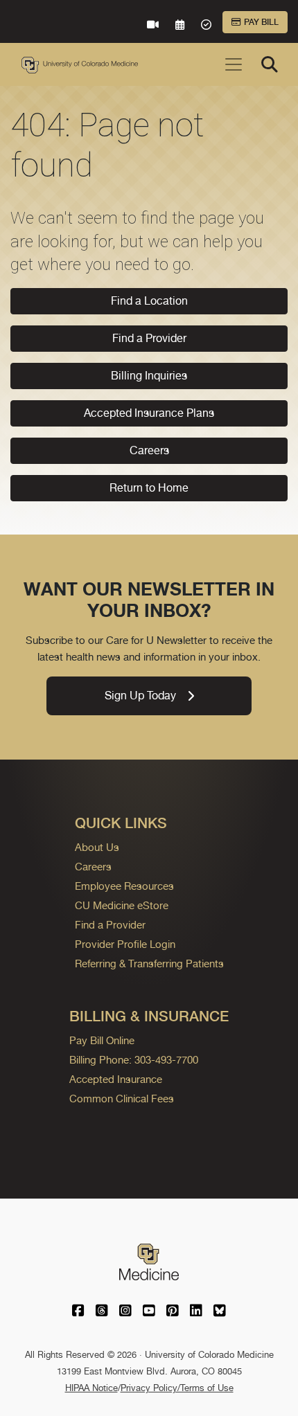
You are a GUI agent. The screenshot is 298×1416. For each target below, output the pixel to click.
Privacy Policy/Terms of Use (177, 1388)
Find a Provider (149, 338)
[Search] (269, 64)
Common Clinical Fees (121, 1098)
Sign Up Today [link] (140, 695)
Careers (149, 450)
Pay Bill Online (101, 1040)
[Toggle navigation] (233, 64)
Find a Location (149, 300)
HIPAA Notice (91, 1388)
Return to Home (149, 487)
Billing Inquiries (149, 375)
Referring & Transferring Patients (149, 963)
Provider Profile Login (125, 944)
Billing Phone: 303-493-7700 (133, 1060)
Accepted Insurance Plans (149, 413)
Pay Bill (261, 22)
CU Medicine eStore (121, 905)
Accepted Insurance (115, 1079)
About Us (97, 847)
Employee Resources (124, 886)
